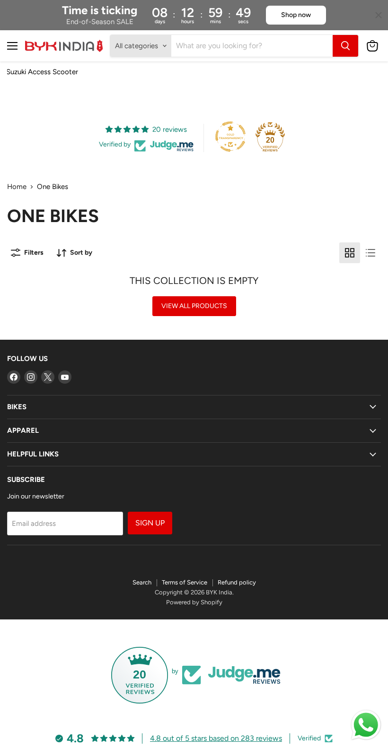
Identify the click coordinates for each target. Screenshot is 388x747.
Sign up (150, 522)
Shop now (296, 15)
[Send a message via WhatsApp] (366, 725)
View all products (194, 306)
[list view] (370, 252)
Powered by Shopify (194, 602)
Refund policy (237, 582)
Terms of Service (184, 582)
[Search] (345, 46)
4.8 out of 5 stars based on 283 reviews (216, 738)
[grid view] (349, 252)
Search (141, 582)
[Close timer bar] (378, 15)
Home (16, 187)
